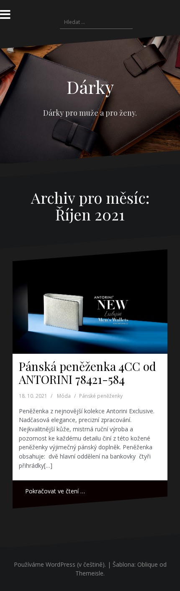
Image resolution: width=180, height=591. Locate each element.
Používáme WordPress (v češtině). (60, 564)
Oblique (147, 564)
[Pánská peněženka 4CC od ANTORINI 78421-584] (90, 301)
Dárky (90, 86)
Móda (64, 395)
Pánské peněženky (101, 395)
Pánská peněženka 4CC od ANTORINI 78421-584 (87, 372)
